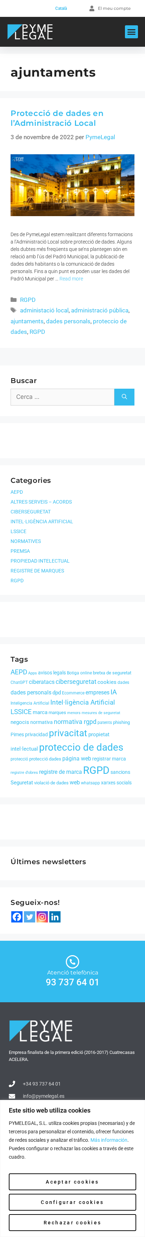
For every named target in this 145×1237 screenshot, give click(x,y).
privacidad (36, 734)
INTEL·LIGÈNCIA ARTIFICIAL (42, 521)
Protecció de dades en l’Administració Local (57, 118)
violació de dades (51, 782)
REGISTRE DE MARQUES (37, 571)
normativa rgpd (75, 721)
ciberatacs (42, 682)
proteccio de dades (81, 747)
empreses (97, 692)
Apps (32, 673)
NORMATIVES (26, 541)
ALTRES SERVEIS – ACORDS (41, 502)
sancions (120, 772)
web (75, 782)
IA (114, 692)
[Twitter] (29, 916)
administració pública (99, 310)
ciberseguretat (76, 681)
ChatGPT (19, 682)
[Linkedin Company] (55, 916)
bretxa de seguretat (112, 672)
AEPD (17, 492)
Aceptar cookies (72, 1182)
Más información (108, 1140)
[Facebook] (17, 916)
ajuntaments (27, 321)
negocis (20, 722)
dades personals (68, 321)
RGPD (28, 299)
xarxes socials (116, 782)
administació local (44, 310)
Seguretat (22, 782)
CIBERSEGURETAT (31, 511)
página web (76, 758)
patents (104, 722)
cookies (106, 682)
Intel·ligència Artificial (82, 702)
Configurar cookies (72, 1202)
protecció (19, 759)
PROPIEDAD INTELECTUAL (40, 561)
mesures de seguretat (101, 713)
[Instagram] (42, 916)
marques (57, 712)
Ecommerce (73, 693)
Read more (71, 278)
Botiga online (79, 673)
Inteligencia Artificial (30, 703)
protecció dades (45, 759)
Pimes (17, 734)
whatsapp (90, 783)
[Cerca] (124, 397)
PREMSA (20, 551)
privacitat (68, 733)
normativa (41, 722)
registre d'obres (24, 772)
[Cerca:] (62, 397)
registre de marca (60, 772)
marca (40, 712)
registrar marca (109, 759)
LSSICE (18, 531)
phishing (121, 722)
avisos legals (52, 672)
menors (74, 713)
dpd (56, 692)
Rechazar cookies (73, 1222)
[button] (131, 32)
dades (123, 682)
